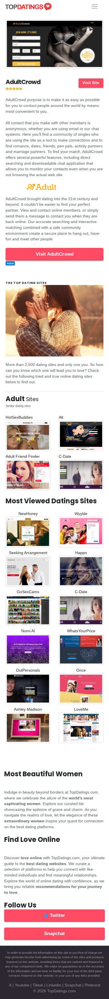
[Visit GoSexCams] (28, 611)
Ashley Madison (28, 709)
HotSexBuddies (19, 417)
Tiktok (38, 985)
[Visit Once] (81, 690)
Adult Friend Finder (23, 456)
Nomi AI (28, 631)
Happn (81, 553)
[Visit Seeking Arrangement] (28, 572)
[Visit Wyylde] (81, 533)
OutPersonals (28, 670)
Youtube (22, 985)
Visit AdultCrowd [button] (55, 254)
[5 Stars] (20, 88)
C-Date (65, 456)
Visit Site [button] (90, 83)
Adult (10, 263)
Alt (61, 417)
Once (81, 670)
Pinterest (92, 985)
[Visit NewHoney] (28, 533)
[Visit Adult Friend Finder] (28, 476)
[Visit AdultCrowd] (54, 45)
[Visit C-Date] (81, 476)
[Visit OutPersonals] (28, 690)
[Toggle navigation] (94, 6)
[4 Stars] (17, 88)
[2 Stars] (10, 88)
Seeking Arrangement (28, 553)
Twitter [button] (56, 915)
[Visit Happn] (81, 572)
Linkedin (53, 985)
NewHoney (28, 514)
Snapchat (73, 985)
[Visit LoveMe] (81, 729)
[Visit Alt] (81, 437)
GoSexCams (28, 592)
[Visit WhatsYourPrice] (81, 650)
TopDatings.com (61, 991)
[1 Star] (7, 88)
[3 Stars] (14, 88)
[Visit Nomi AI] (28, 650)
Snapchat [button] (54, 933)
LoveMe (81, 709)
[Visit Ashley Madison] (28, 729)
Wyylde (81, 514)
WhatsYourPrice (81, 631)
